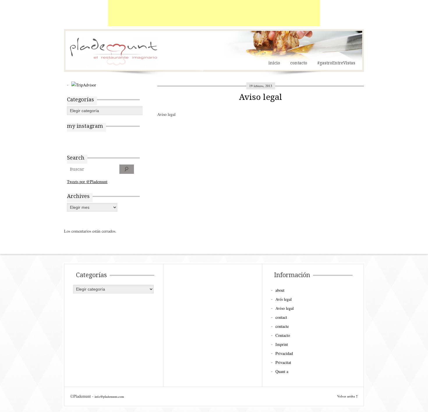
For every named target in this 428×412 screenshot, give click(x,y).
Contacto (282, 335)
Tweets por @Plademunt (87, 181)
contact (281, 317)
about (279, 290)
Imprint (281, 344)
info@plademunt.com (109, 396)
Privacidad (284, 353)
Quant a (281, 371)
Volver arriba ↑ (347, 396)
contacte (282, 326)
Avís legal (283, 299)
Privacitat (283, 362)
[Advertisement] (214, 13)
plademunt (113, 52)
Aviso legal (260, 97)
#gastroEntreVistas (336, 63)
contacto (298, 63)
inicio (274, 63)
